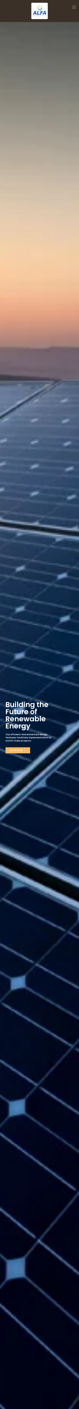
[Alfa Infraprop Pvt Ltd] (39, 11)
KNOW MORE (16, 750)
